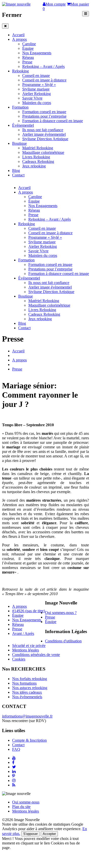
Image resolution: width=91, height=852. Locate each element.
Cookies (18, 659)
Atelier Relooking (36, 93)
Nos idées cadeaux (27, 692)
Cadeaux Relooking (38, 161)
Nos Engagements (36, 53)
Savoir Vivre (32, 98)
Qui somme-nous (25, 802)
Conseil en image (36, 75)
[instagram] (14, 780)
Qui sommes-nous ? (61, 612)
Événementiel (23, 125)
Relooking (20, 71)
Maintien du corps (36, 103)
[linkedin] (14, 771)
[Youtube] (14, 758)
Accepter (49, 834)
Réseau (28, 57)
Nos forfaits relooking (29, 679)
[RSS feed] (13, 785)
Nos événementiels (27, 697)
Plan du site (21, 806)
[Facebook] (13, 762)
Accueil (18, 35)
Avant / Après (23, 633)
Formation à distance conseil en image (52, 121)
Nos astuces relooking (29, 688)
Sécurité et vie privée (29, 645)
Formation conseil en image (44, 112)
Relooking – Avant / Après (43, 66)
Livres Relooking (36, 157)
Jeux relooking (34, 166)
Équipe (28, 48)
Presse (27, 62)
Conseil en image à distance (44, 80)
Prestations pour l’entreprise (44, 116)
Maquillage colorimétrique (43, 152)
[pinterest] (13, 776)
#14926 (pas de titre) (28, 611)
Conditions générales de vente (36, 654)
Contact (18, 175)
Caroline (29, 44)
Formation (20, 107)
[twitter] (14, 767)
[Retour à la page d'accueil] (16, 4)
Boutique (19, 143)
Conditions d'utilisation (63, 641)
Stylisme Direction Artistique (45, 139)
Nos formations (24, 683)
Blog (16, 170)
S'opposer (30, 834)
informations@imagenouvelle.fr (27, 716)
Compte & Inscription (29, 740)
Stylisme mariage (36, 89)
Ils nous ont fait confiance (42, 130)
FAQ (16, 749)
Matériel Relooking (37, 148)
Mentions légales (25, 650)
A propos (19, 39)
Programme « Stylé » (39, 84)
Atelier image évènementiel (44, 134)
